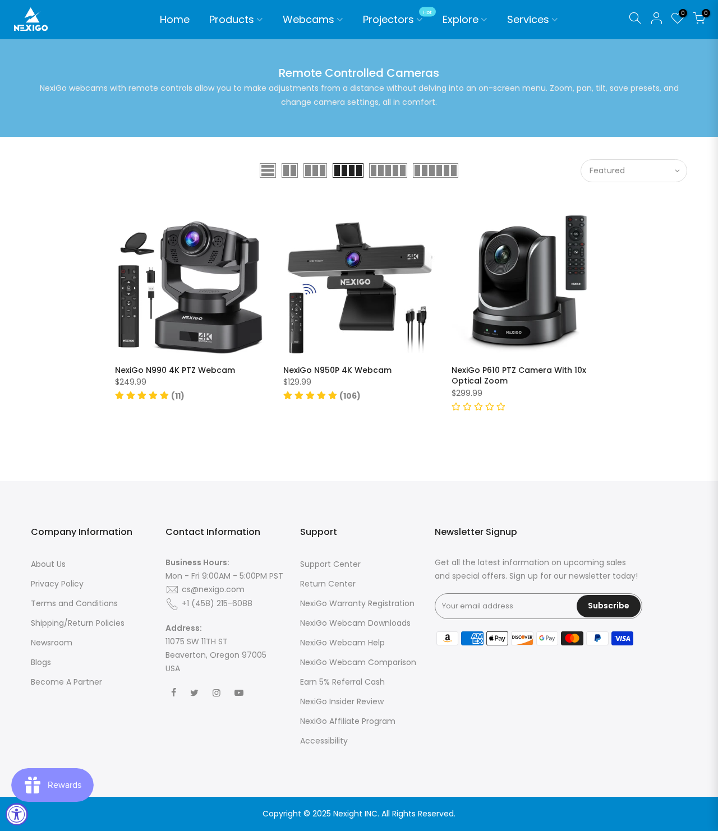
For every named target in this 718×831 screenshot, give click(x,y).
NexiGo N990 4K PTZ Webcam (175, 370)
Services (528, 19)
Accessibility (324, 740)
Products (231, 19)
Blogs (41, 662)
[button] (150, 395)
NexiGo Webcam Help (342, 642)
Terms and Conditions (74, 603)
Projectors (397, 18)
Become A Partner (66, 681)
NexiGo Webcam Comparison (358, 662)
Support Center (330, 564)
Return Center (328, 583)
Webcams (308, 19)
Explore (460, 19)
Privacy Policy (57, 583)
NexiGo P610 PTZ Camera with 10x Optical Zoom (519, 375)
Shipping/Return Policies (78, 623)
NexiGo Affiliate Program (347, 721)
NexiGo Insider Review (342, 701)
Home (175, 19)
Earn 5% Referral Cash (342, 681)
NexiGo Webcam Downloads (355, 623)
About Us (48, 564)
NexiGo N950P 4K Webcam (337, 370)
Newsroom (51, 642)
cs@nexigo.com (213, 589)
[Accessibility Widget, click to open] (17, 814)
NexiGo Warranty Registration (357, 603)
